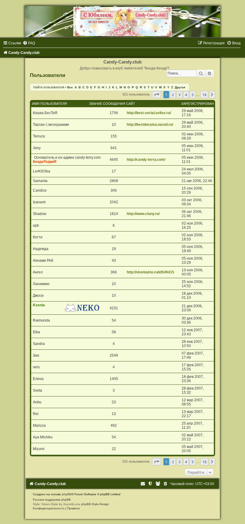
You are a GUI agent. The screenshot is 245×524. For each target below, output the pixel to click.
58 (114, 332)
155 (114, 136)
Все (70, 87)
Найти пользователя (48, 87)
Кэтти (37, 237)
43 (114, 260)
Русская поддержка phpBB (52, 499)
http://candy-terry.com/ (146, 159)
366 (114, 272)
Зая (36, 355)
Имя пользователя (49, 103)
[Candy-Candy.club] (122, 21)
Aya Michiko (43, 437)
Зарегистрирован (197, 103)
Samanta (40, 181)
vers (36, 367)
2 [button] (173, 94)
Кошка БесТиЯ (45, 113)
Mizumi (39, 449)
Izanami (39, 202)
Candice (40, 190)
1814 (114, 214)
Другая (180, 87)
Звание (95, 103)
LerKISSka (41, 171)
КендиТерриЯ (44, 162)
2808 (114, 181)
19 (114, 249)
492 (114, 425)
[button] (156, 94)
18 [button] (204, 94)
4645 (114, 159)
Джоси (38, 295)
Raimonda (41, 320)
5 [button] (193, 94)
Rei (36, 414)
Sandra (39, 344)
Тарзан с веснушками (51, 124)
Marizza (39, 425)
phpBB (66, 494)
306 (114, 190)
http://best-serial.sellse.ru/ (149, 113)
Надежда (40, 249)
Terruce (39, 136)
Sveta (37, 390)
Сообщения (114, 103)
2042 (114, 202)
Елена (38, 379)
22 (114, 449)
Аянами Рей (43, 260)
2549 (114, 355)
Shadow (39, 214)
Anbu (37, 402)
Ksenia (39, 305)
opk (36, 225)
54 (114, 320)
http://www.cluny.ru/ (143, 214)
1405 (114, 379)
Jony (37, 148)
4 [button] (186, 94)
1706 (114, 113)
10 (114, 124)
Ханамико (41, 284)
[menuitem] (29, 43)
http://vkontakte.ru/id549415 (150, 272)
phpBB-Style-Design (95, 504)
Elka (36, 332)
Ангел (38, 272)
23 (114, 402)
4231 (114, 308)
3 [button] (179, 94)
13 (114, 414)
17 (114, 171)
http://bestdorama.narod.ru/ (150, 124)
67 (114, 237)
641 (114, 148)
